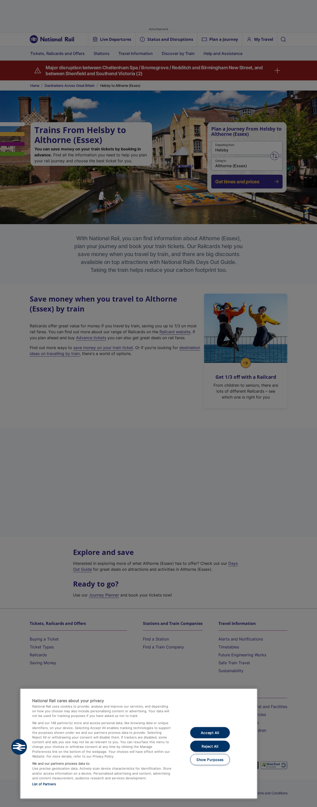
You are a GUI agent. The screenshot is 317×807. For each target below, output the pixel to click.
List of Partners (44, 784)
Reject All (210, 746)
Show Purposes (210, 760)
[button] (19, 747)
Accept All (210, 733)
